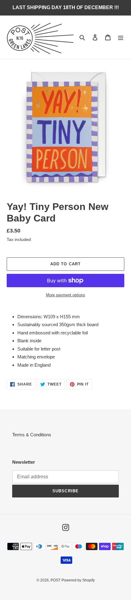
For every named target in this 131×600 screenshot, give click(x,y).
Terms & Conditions (31, 434)
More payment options (65, 295)
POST (55, 580)
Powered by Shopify (78, 580)
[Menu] (120, 37)
